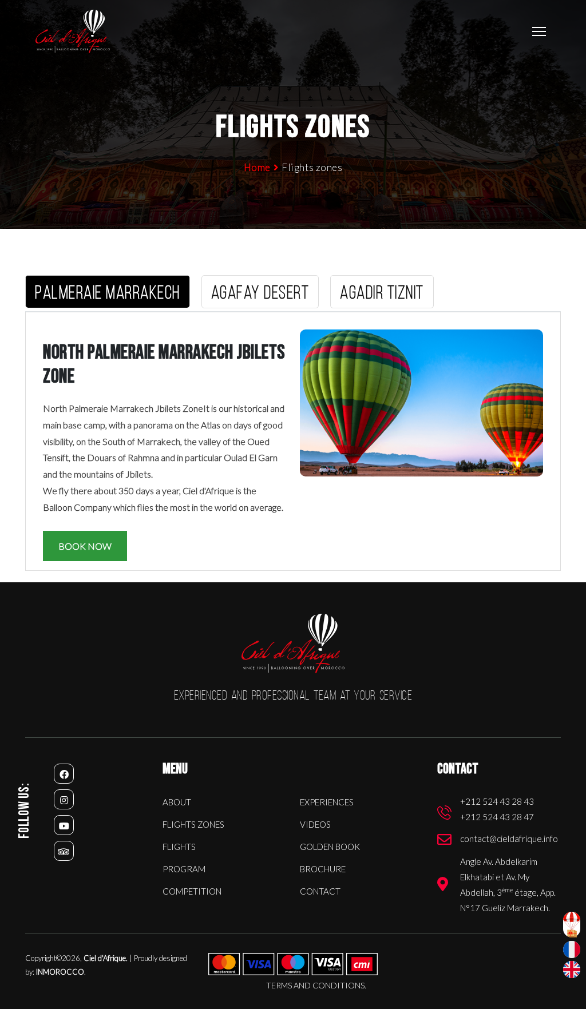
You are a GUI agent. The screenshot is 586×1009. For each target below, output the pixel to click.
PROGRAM (184, 869)
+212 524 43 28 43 (497, 801)
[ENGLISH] (571, 969)
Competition (192, 891)
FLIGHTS (179, 846)
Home (257, 167)
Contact (320, 891)
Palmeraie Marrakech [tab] (107, 294)
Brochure (323, 869)
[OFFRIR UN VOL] (571, 925)
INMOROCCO (60, 971)
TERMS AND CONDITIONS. (316, 985)
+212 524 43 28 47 (497, 817)
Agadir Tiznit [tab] (382, 294)
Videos (315, 824)
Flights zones (193, 824)
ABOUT (177, 802)
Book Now (85, 546)
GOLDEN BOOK (330, 846)
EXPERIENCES (327, 802)
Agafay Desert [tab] (260, 294)
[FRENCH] (571, 949)
